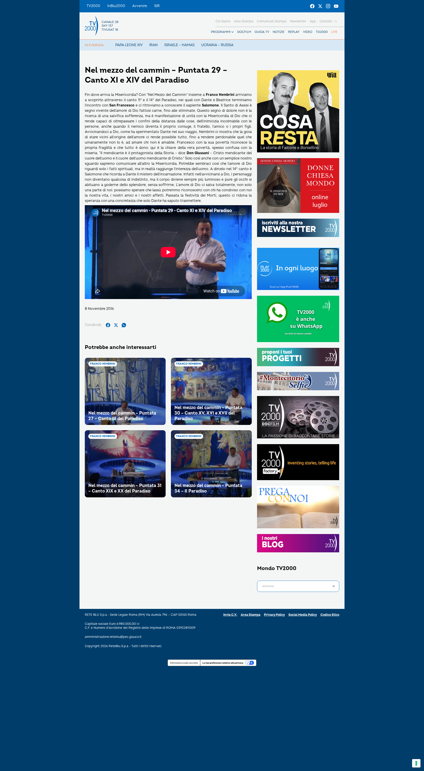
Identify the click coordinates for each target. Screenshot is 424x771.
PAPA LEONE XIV (129, 45)
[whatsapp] (124, 325)
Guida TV (262, 32)
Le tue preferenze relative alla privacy (223, 662)
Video (307, 32)
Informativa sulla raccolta (184, 662)
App (313, 21)
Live (334, 32)
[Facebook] (312, 6)
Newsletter (298, 21)
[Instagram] (328, 6)
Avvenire (139, 6)
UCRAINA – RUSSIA (217, 45)
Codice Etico (329, 615)
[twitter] (116, 325)
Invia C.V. (230, 615)
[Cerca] (335, 21)
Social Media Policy (302, 615)
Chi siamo (223, 21)
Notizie (278, 32)
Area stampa (243, 21)
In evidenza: (94, 45)
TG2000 (322, 32)
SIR (157, 6)
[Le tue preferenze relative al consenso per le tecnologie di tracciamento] (416, 763)
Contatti (326, 21)
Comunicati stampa (271, 21)
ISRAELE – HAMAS (179, 45)
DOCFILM (244, 32)
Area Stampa (250, 615)
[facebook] (108, 325)
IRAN (153, 45)
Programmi (221, 32)
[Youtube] (336, 6)
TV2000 (93, 6)
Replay (293, 32)
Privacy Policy (274, 615)
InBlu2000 (116, 6)
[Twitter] (320, 6)
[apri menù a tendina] (232, 32)
